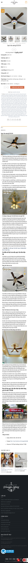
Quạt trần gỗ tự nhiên (6, 110)
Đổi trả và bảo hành (4, 526)
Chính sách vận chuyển (5, 524)
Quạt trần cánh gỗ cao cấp (10, 94)
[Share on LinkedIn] (20, 120)
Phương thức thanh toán (5, 522)
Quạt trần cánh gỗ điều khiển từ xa (9, 96)
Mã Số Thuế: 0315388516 (6, 501)
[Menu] (2, 2)
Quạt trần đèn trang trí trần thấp (18, 104)
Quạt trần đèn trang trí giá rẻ (6, 104)
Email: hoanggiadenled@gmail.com (8, 512)
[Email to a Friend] (15, 120)
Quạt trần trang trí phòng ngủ (19, 115)
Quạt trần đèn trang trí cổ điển (20, 103)
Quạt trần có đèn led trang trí (14, 100)
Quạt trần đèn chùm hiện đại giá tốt (11, 102)
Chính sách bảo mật (5, 528)
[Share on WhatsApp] (8, 120)
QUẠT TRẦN (12, 43)
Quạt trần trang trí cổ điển (21, 111)
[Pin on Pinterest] (17, 120)
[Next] (25, 21)
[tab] (14, 127)
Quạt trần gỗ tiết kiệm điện (21, 108)
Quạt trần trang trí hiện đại (6, 112)
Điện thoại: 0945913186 (5, 510)
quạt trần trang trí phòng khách (7, 115)
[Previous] (3, 21)
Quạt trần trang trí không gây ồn (18, 112)
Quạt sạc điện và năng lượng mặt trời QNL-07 (6, 470)
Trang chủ (5, 43)
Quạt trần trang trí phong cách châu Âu (18, 114)
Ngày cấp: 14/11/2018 (5, 504)
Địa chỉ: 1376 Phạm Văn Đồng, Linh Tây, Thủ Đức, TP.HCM (12, 508)
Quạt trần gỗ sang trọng (10, 108)
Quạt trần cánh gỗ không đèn (7, 98)
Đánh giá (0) (3, 130)
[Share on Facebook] (10, 120)
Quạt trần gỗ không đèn (11, 107)
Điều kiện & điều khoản (5, 531)
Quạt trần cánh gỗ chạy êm (21, 94)
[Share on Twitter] (13, 120)
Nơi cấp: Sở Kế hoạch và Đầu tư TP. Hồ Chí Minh (10, 506)
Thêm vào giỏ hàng (17, 87)
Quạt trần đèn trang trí (9, 103)
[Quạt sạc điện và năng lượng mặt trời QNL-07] (7, 459)
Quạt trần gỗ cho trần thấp (16, 106)
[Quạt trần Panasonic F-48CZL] (21, 459)
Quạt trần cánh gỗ (20, 43)
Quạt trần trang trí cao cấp (11, 111)
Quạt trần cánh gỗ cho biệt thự (7, 95)
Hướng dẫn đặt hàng (5, 520)
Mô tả (2, 127)
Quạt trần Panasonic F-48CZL (21, 469)
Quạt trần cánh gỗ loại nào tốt (18, 98)
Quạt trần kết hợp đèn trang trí (16, 110)
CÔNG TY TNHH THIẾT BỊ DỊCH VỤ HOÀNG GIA (10, 499)
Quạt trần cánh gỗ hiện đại (21, 96)
